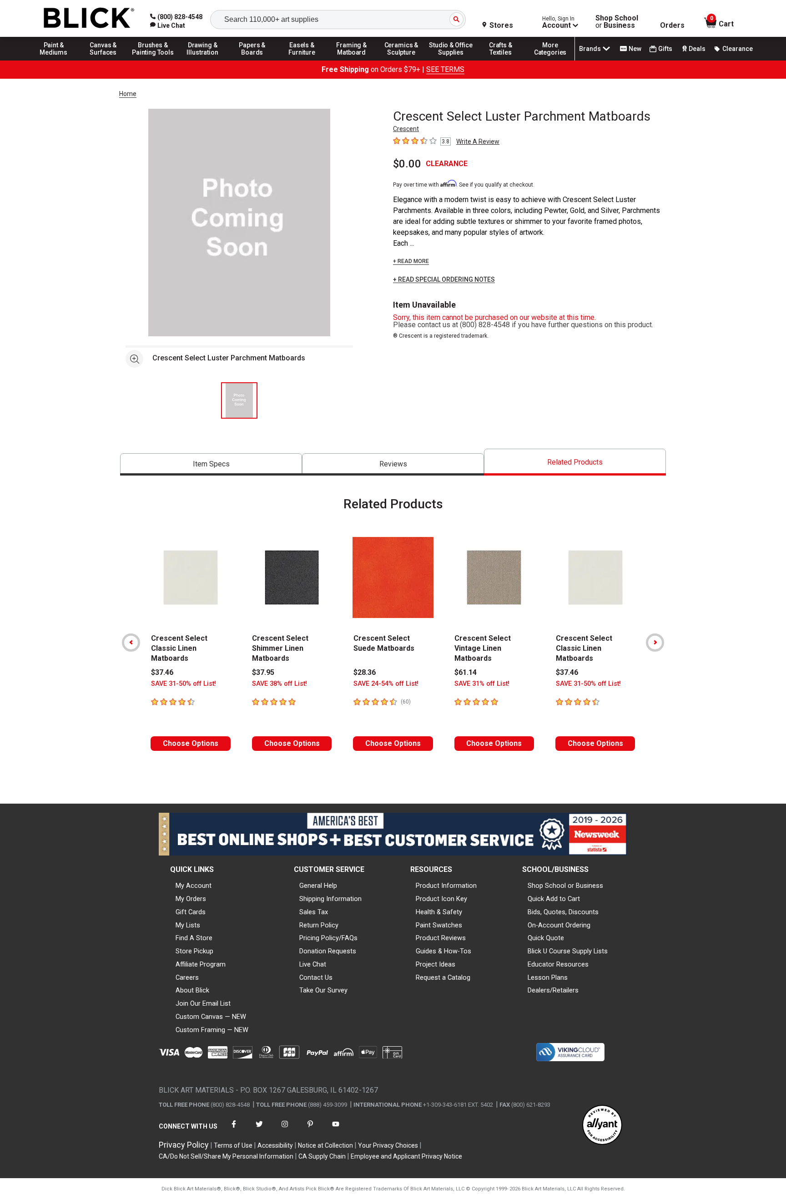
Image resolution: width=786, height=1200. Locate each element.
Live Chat (312, 964)
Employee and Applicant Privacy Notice (406, 1156)
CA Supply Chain (322, 1156)
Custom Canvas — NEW (211, 1017)
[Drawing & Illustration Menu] (203, 60)
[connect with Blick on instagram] (285, 1129)
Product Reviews (441, 938)
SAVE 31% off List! (481, 684)
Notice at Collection (325, 1145)
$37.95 (263, 672)
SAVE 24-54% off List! (385, 684)
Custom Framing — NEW (212, 1030)
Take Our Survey (323, 990)
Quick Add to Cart (554, 899)
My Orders (191, 899)
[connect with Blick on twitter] (259, 1129)
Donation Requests (327, 951)
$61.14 (465, 672)
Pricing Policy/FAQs (328, 938)
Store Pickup (194, 951)
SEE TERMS (445, 69)
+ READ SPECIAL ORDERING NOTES (444, 279)
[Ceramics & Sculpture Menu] (401, 60)
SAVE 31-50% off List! (183, 684)
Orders (672, 25)
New (635, 48)
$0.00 (407, 163)
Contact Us (316, 977)
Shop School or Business (565, 885)
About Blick (192, 990)
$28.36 (364, 672)
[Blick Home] (89, 18)
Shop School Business (616, 22)
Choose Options (190, 743)
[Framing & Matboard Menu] (351, 60)
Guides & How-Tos (443, 951)
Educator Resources (558, 964)
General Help (318, 885)
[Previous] (131, 642)
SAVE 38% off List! (279, 684)
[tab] (211, 464)
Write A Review (477, 141)
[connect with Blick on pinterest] (310, 1129)
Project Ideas (435, 964)
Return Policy (318, 925)
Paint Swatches (439, 925)
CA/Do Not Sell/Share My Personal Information (226, 1156)
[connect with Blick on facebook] (234, 1129)
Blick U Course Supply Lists (568, 951)
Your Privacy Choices (388, 1145)
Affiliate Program (201, 964)
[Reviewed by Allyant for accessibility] (602, 1125)
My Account (194, 885)
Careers (187, 977)
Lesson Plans (548, 977)
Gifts (665, 48)
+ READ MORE (411, 261)
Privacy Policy (184, 1144)
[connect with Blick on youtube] (336, 1129)
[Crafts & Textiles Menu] (501, 60)
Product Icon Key (441, 899)
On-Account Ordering (559, 925)
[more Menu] (550, 60)
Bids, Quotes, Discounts (563, 912)
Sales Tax (313, 912)
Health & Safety (439, 912)
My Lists (188, 925)
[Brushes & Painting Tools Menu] (153, 60)
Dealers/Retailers (553, 990)
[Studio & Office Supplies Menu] (451, 60)
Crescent (406, 128)
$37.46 (162, 672)
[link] (167, 25)
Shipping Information (330, 899)
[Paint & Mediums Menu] (53, 60)
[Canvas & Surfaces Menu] (103, 60)
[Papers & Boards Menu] (252, 60)
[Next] (655, 642)
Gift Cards (191, 912)
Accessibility (275, 1145)
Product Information (446, 885)
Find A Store (194, 938)
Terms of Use (233, 1145)
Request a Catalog (443, 977)
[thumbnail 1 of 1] (239, 400)
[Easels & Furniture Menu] (302, 60)
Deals (697, 48)
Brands (590, 48)
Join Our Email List (203, 1003)
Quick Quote (546, 938)
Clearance (737, 48)
